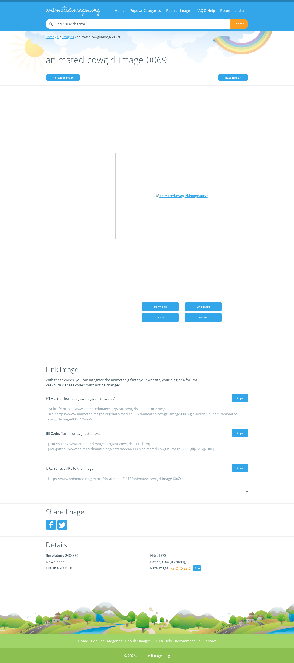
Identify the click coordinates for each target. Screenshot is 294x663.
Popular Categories (145, 10)
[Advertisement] (77, 157)
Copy (240, 398)
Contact (209, 641)
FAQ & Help (206, 10)
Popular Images (179, 10)
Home (120, 10)
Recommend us (233, 10)
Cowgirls (68, 37)
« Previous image (63, 77)
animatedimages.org (73, 10)
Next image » (233, 77)
